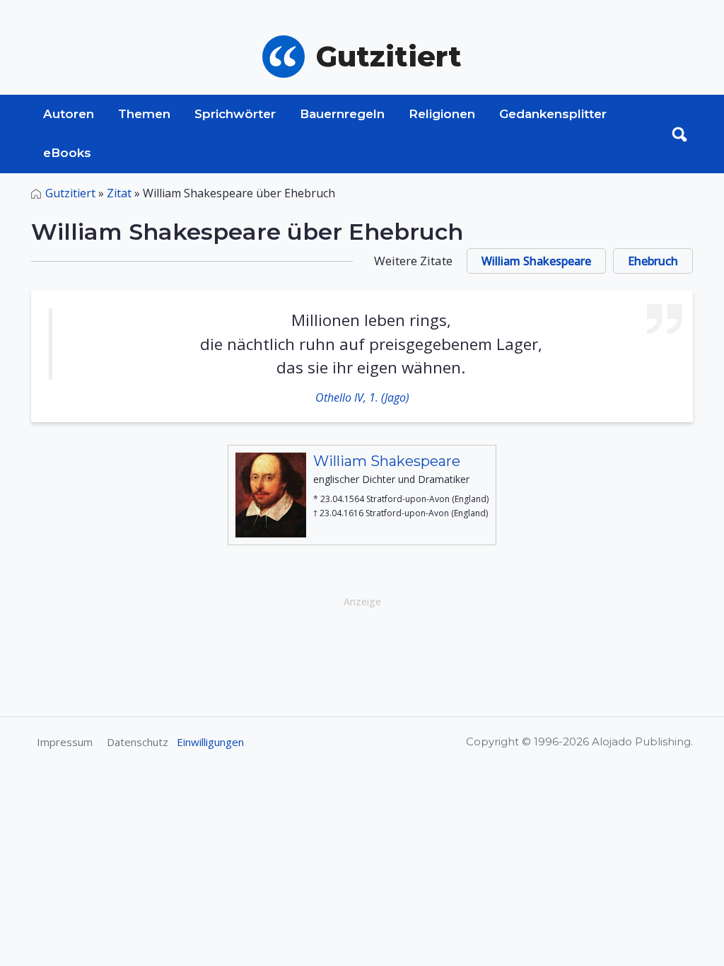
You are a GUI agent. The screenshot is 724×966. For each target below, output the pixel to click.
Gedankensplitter (553, 114)
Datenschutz (137, 742)
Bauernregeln (342, 114)
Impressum (65, 742)
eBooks (67, 153)
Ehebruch (653, 261)
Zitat (119, 193)
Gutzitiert (70, 193)
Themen (144, 114)
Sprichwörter (235, 114)
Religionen (442, 114)
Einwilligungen (210, 742)
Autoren (68, 114)
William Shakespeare (536, 261)
